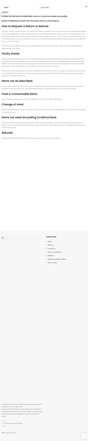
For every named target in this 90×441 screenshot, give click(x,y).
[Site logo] (44, 7)
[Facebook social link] (42, 2)
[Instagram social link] (45, 2)
